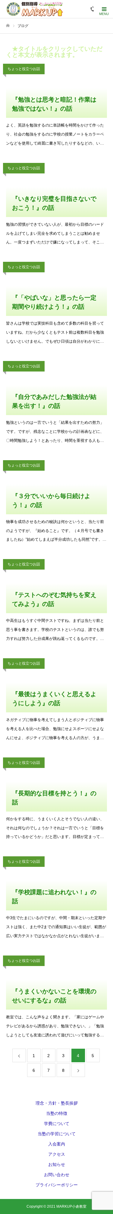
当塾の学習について (57, 1133)
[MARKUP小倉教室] (34, 9)
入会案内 (56, 1144)
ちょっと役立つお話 (24, 69)
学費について (56, 1123)
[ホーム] (8, 26)
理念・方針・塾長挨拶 (57, 1103)
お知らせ (56, 1164)
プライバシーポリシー (57, 1184)
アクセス (56, 1154)
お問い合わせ (56, 1174)
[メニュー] (104, 9)
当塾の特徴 (56, 1113)
